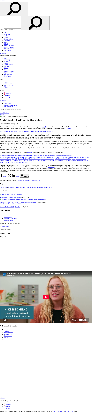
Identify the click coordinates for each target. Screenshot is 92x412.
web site (29, 152)
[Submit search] (35, 23)
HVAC (6, 44)
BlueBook (6, 331)
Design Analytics (8, 332)
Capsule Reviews (8, 47)
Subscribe (3, 53)
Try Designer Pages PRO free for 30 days (28, 180)
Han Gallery (67, 128)
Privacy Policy (69, 411)
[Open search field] (14, 9)
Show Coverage (8, 106)
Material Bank (8, 336)
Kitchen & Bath (8, 39)
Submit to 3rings (4, 113)
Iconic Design (8, 103)
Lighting (6, 37)
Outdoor (6, 42)
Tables (2, 114)
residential (33, 187)
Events (5, 82)
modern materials (20, 187)
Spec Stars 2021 (8, 85)
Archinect (6, 329)
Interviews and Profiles (10, 105)
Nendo (44, 127)
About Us (6, 32)
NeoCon (6, 337)
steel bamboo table (42, 187)
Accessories (7, 40)
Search (2, 29)
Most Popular (7, 50)
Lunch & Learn (8, 84)
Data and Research (9, 49)
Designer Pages (8, 334)
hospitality (11, 187)
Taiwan (51, 187)
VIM (5, 339)
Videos (6, 87)
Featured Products (9, 45)
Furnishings (7, 34)
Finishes (6, 36)
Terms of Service (58, 411)
